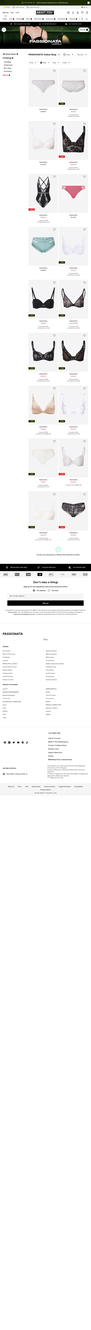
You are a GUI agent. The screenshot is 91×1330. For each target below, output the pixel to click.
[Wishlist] (82, 12)
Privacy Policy (12, 612)
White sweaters (51, 654)
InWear (48, 714)
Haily (4, 714)
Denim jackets (7, 670)
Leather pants (8, 673)
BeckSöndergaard (9, 695)
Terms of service (49, 786)
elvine (5, 705)
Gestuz (48, 711)
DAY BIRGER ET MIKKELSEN (12, 701)
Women (6, 12)
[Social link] (5, 742)
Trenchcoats (50, 660)
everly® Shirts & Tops (10, 667)
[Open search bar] (86, 19)
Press (20, 786)
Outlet (8, 7)
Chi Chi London (51, 695)
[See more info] (43, 115)
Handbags (6, 657)
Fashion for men (8, 679)
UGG (4, 708)
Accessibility (78, 786)
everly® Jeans (50, 673)
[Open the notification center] (77, 12)
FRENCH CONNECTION (53, 705)
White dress (50, 657)
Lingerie (5, 660)
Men (12, 12)
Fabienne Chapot (52, 708)
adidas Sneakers (51, 651)
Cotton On (6, 698)
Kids (17, 12)
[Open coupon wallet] (68, 12)
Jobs (26, 786)
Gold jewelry (50, 676)
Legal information (65, 786)
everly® (5, 689)
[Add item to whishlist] (54, 71)
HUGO (48, 692)
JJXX (4, 717)
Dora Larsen (50, 698)
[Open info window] (88, 3)
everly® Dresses (8, 676)
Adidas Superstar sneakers (55, 663)
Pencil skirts (50, 670)
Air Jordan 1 (7, 651)
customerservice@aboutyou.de (24, 614)
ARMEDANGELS (51, 689)
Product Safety (45, 790)
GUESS (5, 711)
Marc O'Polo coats (9, 654)
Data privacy (36, 786)
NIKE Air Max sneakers (10, 663)
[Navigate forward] (82, 19)
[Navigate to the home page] (14, 734)
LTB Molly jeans (51, 667)
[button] (68, 54)
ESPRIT (48, 701)
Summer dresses (51, 679)
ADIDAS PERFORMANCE (11, 692)
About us (11, 786)
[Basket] (87, 12)
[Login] (73, 12)
